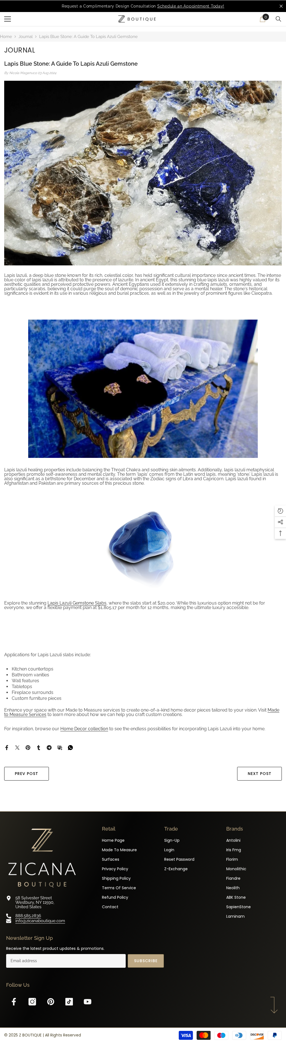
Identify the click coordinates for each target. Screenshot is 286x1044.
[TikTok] (69, 1001)
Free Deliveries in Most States (157, 6)
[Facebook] (6, 747)
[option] (143, 6)
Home (6, 36)
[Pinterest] (27, 747)
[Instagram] (32, 1001)
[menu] (7, 19)
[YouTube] (87, 1001)
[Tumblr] (38, 747)
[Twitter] (17, 747)
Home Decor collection (84, 728)
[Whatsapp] (70, 747)
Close (281, 6)
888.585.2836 (28, 915)
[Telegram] (49, 747)
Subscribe (146, 961)
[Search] (278, 19)
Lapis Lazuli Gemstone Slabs (76, 603)
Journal (25, 36)
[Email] (59, 747)
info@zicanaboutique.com (40, 920)
